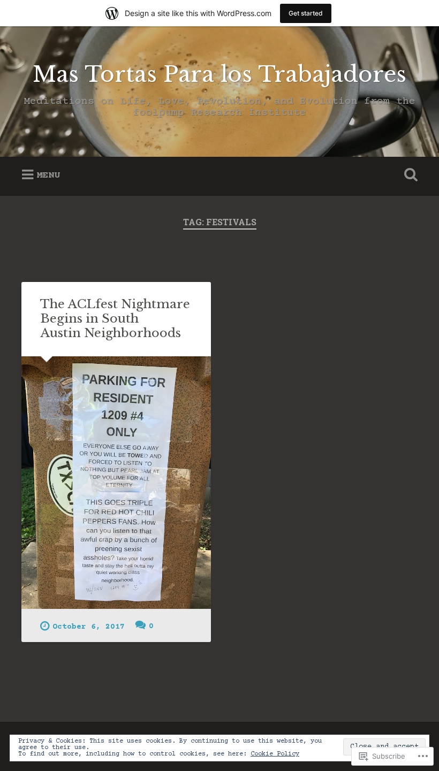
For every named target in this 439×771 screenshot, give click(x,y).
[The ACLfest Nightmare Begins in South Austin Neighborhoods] (116, 482)
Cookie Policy (275, 754)
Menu (48, 175)
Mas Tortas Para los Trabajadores (219, 74)
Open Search (408, 175)
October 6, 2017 (88, 627)
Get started (306, 13)
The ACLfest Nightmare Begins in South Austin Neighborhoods (115, 318)
